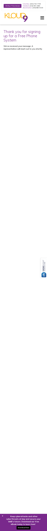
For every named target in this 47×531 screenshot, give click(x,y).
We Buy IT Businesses (12, 6)
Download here (23, 528)
